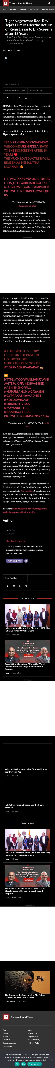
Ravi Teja (13, 578)
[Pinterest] (19, 97)
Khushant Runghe (15, 541)
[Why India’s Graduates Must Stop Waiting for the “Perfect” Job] (27, 756)
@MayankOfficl (16, 408)
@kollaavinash (16, 399)
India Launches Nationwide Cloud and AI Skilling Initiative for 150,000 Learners (27, 629)
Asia (4, 50)
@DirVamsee (13, 187)
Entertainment (14, 50)
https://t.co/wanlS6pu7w (24, 379)
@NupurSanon (16, 391)
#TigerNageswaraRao (30, 142)
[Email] (26, 561)
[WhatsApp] (26, 97)
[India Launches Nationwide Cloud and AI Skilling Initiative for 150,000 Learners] (27, 615)
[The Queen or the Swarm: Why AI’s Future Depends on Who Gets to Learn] (27, 982)
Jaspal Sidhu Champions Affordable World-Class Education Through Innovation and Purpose (25, 666)
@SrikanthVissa (17, 404)
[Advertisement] (27, 266)
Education (10, 1001)
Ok (17, 1064)
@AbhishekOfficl (34, 183)
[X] (13, 97)
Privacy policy (34, 1064)
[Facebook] (7, 97)
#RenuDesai (30, 146)
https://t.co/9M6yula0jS (23, 179)
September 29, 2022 (27, 206)
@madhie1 (33, 395)
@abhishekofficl (17, 387)
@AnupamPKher (36, 187)
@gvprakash (14, 395)
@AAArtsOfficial (17, 412)
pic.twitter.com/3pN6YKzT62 (27, 416)
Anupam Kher (27, 491)
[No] (51, 1059)
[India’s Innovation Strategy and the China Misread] (27, 792)
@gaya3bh (36, 391)
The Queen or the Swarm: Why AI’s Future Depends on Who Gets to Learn (25, 996)
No (23, 1064)
